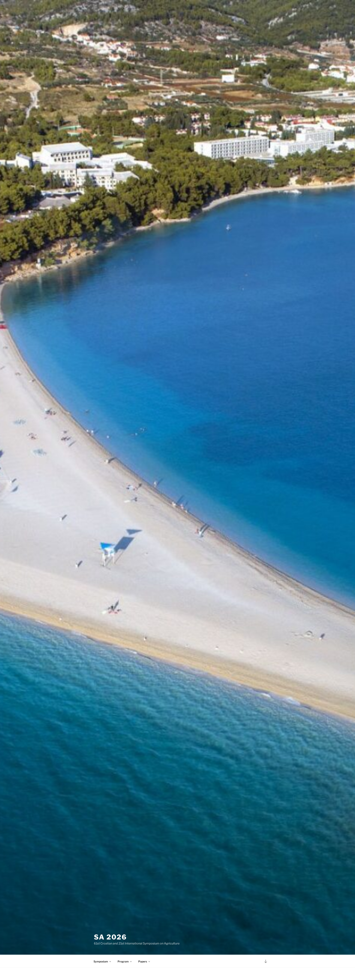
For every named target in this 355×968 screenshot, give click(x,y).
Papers (142, 961)
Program (123, 961)
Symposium (101, 961)
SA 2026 (110, 937)
